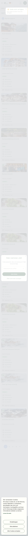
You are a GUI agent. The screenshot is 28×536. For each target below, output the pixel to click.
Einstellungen (14, 522)
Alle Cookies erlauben (13, 531)
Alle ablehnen (14, 526)
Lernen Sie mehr (7, 513)
